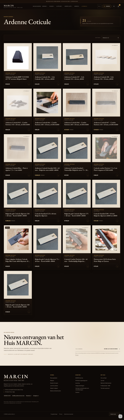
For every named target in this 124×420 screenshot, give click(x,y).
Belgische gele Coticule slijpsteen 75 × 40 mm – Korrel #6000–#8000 (47, 260)
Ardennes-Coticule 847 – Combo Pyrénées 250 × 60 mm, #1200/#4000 (106, 124)
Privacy (76, 355)
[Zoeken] (106, 6)
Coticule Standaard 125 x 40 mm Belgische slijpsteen (45, 215)
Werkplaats (68, 6)
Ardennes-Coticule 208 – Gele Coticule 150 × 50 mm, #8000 (104, 78)
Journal (102, 380)
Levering (77, 383)
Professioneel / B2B (105, 385)
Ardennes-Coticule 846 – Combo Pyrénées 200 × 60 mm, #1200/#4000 (76, 124)
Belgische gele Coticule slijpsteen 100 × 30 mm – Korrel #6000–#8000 (17, 306)
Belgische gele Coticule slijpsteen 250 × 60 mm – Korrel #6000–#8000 (17, 215)
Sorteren (97, 37)
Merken (76, 6)
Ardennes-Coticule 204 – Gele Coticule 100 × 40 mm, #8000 (45, 78)
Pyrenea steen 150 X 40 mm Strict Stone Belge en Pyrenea (105, 260)
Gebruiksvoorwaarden (68, 414)
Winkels (84, 6)
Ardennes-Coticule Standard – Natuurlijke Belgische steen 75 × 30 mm (75, 169)
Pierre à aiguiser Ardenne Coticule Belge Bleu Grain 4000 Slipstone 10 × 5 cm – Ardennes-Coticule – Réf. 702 (17, 260)
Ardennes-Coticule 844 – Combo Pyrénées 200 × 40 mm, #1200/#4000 (47, 124)
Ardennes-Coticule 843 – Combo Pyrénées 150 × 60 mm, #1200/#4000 (17, 124)
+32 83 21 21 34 (7, 395)
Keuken (51, 6)
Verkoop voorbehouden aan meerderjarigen (82, 389)
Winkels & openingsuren (81, 380)
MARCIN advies (79, 378)
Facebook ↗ (28, 395)
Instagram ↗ (36, 395)
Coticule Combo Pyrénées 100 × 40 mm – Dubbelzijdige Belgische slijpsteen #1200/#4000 (75, 260)
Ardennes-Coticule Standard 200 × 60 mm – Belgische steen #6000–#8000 (47, 169)
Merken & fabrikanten (55, 390)
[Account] (114, 6)
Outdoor (59, 6)
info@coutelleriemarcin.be (18, 395)
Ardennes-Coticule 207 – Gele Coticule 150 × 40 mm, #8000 (74, 78)
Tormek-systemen (105, 388)
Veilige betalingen (79, 385)
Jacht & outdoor (54, 385)
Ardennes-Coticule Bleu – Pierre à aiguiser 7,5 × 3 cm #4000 (16, 169)
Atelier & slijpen (54, 388)
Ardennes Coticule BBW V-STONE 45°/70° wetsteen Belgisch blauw (17, 78)
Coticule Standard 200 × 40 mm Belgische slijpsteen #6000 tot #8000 (105, 215)
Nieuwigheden (37, 6)
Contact (77, 392)
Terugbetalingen (54, 414)
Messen (44, 6)
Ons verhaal (103, 378)
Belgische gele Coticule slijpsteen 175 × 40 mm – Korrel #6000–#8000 (76, 215)
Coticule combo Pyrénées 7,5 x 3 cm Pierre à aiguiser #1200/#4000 (105, 169)
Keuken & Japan (54, 383)
